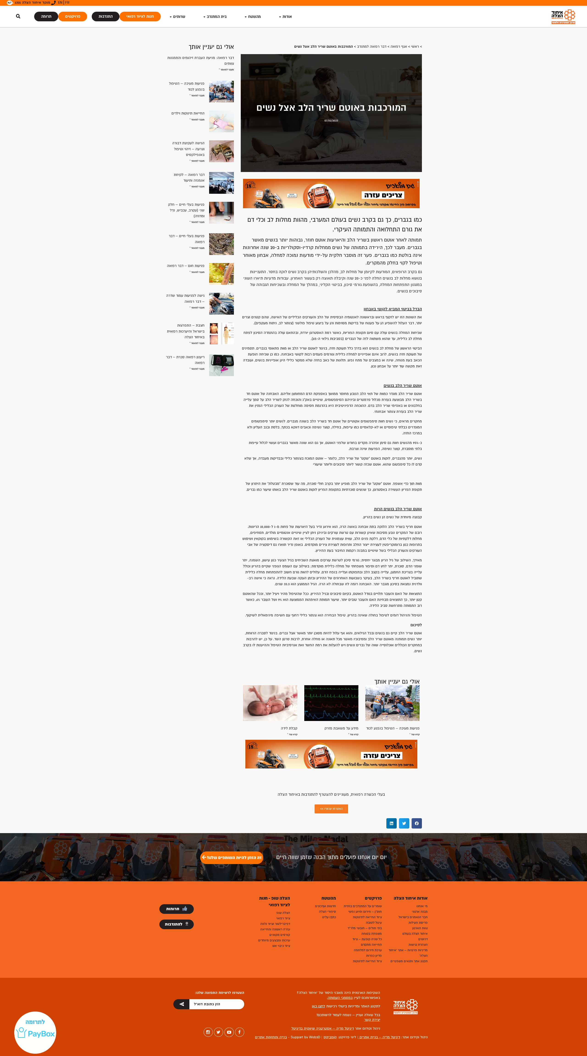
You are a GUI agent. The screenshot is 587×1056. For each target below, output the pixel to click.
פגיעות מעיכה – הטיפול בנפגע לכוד (393, 728)
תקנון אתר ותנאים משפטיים (409, 961)
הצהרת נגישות (418, 945)
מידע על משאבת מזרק (341, 728)
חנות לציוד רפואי (140, 16)
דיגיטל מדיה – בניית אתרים (379, 1037)
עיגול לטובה (374, 923)
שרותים (179, 16)
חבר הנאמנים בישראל (413, 917)
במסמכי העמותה (340, 997)
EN (60, 2)
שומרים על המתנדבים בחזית (363, 906)
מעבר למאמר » (226, 69)
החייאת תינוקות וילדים (188, 113)
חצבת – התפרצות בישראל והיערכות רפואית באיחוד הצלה (186, 331)
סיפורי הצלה (327, 912)
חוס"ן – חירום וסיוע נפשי (365, 912)
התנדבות (106, 16)
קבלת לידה (289, 728)
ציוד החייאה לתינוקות (367, 917)
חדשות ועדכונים (325, 906)
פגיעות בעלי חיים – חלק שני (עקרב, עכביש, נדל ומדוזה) (186, 210)
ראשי (415, 46)
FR (67, 2)
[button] (417, 823)
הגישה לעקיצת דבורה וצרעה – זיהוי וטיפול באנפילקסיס (188, 149)
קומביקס (330, 1037)
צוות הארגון (420, 928)
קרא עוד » (415, 734)
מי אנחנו (422, 906)
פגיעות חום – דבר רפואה (186, 265)
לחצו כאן (318, 1006)
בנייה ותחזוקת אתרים (271, 1037)
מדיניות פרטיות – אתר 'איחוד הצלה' (408, 953)
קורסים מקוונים (279, 935)
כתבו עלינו (329, 917)
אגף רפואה (398, 46)
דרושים (423, 939)
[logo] (563, 17)
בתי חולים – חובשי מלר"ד (365, 928)
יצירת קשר (372, 1019)
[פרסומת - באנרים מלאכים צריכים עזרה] (331, 193)
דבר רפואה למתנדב (371, 46)
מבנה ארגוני (420, 912)
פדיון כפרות (374, 956)
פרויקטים (72, 16)
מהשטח (254, 16)
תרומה (46, 16)
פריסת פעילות (418, 923)
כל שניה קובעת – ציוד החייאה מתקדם (367, 942)
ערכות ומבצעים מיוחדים (274, 940)
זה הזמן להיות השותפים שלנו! (234, 857)
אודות (287, 16)
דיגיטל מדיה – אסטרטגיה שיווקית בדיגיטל (322, 1028)
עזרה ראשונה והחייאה (275, 929)
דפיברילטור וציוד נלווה (275, 924)
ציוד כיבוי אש (281, 946)
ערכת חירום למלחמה (368, 950)
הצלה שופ (283, 913)
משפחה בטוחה (371, 934)
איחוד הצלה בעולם (415, 934)
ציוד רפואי (283, 918)
